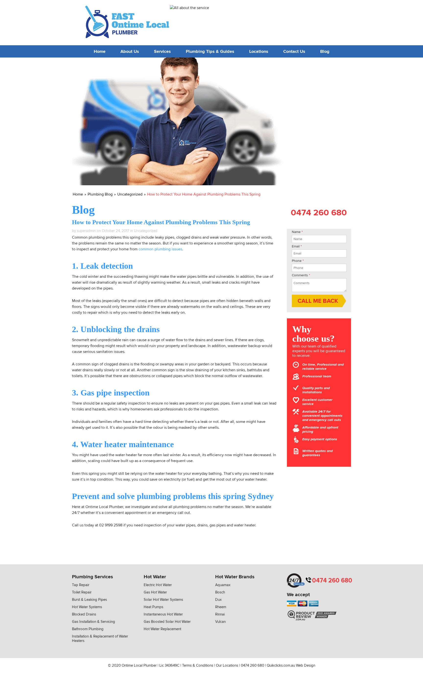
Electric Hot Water (158, 585)
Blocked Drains (84, 614)
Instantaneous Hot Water (163, 614)
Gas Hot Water (155, 592)
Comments (301, 275)
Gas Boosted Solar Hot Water (167, 621)
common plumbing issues (160, 249)
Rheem (220, 607)
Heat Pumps (153, 607)
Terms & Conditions (197, 665)
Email (297, 246)
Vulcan (220, 621)
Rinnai (220, 614)
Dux (218, 599)
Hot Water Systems (87, 607)
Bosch (220, 592)
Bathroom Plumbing (88, 629)
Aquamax (222, 585)
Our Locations (227, 665)
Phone (298, 261)
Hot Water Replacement (162, 629)
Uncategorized (145, 231)
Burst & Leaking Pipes (89, 599)
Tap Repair (80, 585)
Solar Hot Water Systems (163, 599)
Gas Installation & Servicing (93, 621)
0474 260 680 (318, 21)
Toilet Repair (82, 592)
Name (297, 232)
